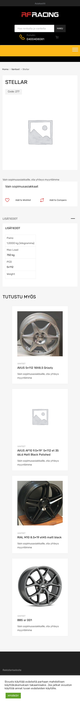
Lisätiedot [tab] (10, 218)
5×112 (10, 267)
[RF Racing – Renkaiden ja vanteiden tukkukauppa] (40, 16)
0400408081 (35, 39)
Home (5, 69)
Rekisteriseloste (12, 670)
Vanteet (15, 69)
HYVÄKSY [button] (13, 695)
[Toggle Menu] (75, 51)
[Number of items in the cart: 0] (57, 37)
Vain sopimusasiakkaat (21, 186)
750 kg (11, 255)
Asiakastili (40, 3)
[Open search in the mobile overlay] (40, 28)
